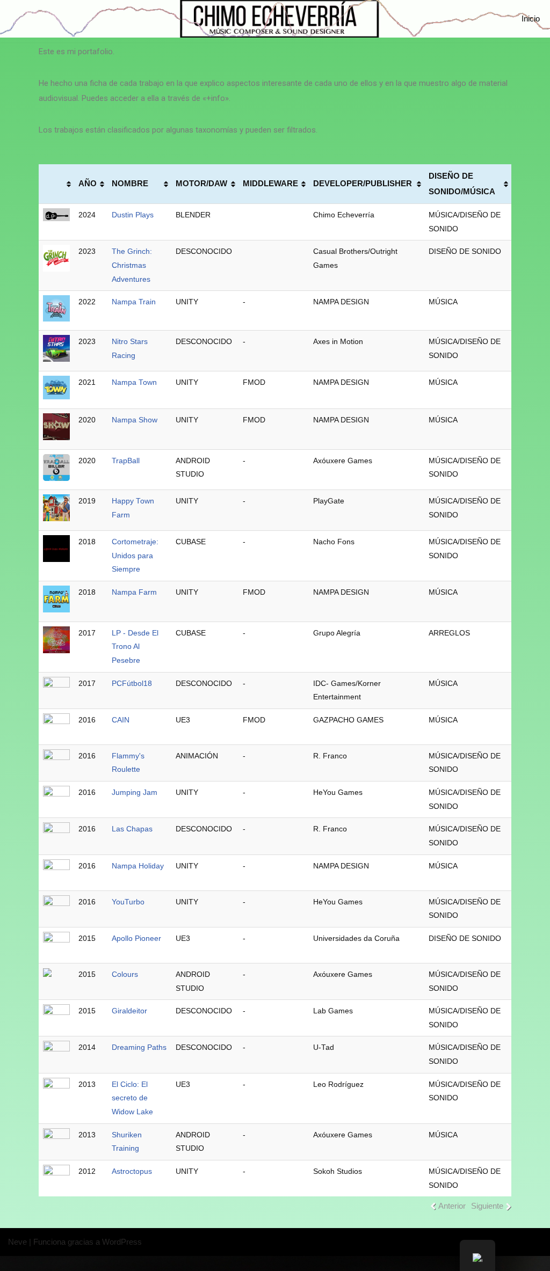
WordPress (122, 1241)
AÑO (87, 183)
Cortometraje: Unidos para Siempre (135, 555)
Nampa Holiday (138, 866)
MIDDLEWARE (270, 183)
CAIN (120, 720)
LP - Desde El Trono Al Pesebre (135, 646)
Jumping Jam (134, 792)
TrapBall (126, 461)
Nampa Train (134, 302)
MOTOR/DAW (201, 183)
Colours (125, 974)
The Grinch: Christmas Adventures (132, 265)
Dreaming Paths (139, 1047)
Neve (17, 1241)
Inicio (531, 18)
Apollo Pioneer (136, 938)
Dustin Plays (133, 215)
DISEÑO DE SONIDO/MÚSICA (462, 183)
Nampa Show (134, 420)
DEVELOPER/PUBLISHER (362, 183)
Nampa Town (134, 382)
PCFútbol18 (132, 684)
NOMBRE (130, 183)
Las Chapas (132, 829)
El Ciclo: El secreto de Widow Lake (132, 1098)
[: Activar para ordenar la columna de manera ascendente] (56, 184)
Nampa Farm (134, 592)
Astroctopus (132, 1171)
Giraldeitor (129, 1011)
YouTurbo (128, 902)
